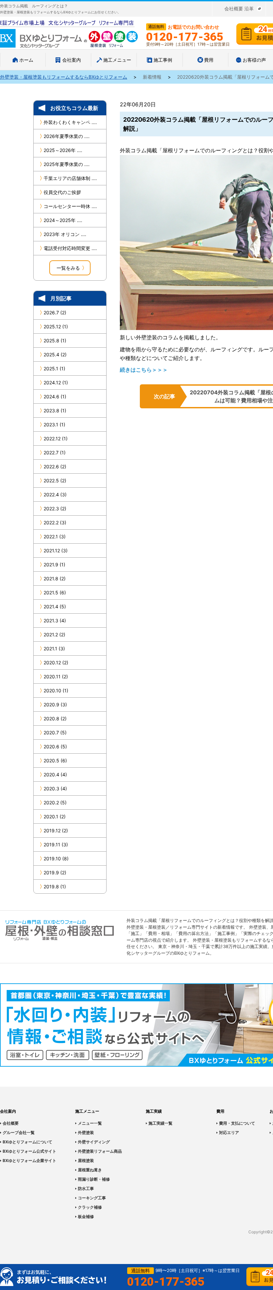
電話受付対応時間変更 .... (70, 248)
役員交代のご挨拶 (62, 192)
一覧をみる (68, 268)
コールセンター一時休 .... (70, 206)
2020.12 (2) (56, 662)
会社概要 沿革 (239, 8)
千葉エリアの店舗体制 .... (70, 178)
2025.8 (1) (55, 340)
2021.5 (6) (55, 592)
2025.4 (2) (55, 354)
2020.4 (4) (55, 774)
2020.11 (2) (56, 676)
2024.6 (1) (55, 396)
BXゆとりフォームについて (27, 1141)
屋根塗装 (86, 1160)
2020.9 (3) (55, 704)
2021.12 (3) (56, 550)
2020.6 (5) (55, 746)
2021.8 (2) (55, 578)
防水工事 (86, 1188)
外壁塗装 (86, 1132)
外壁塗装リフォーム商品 (100, 1151)
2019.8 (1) (55, 886)
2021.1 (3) (54, 648)
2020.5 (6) (55, 760)
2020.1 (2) (55, 816)
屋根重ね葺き (90, 1169)
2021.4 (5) (55, 606)
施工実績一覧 (160, 1123)
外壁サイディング (94, 1141)
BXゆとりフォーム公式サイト (29, 1151)
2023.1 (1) (54, 424)
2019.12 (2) (56, 830)
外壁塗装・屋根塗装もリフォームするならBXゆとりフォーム (63, 77)
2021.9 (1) (54, 564)
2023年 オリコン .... (65, 234)
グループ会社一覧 (19, 1132)
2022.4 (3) (55, 494)
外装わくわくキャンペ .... (70, 122)
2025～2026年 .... (63, 150)
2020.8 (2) (55, 718)
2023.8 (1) (55, 410)
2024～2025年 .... (63, 220)
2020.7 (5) (55, 732)
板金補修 (86, 1216)
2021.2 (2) (54, 634)
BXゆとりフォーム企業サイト (29, 1160)
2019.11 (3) (56, 844)
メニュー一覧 (90, 1123)
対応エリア (229, 1132)
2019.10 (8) (56, 858)
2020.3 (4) (55, 788)
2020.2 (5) (55, 802)
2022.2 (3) (55, 522)
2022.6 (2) (55, 466)
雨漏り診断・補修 (94, 1179)
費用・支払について (237, 1123)
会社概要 (11, 1123)
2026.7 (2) (55, 312)
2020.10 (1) (56, 690)
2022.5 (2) (55, 480)
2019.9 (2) (55, 872)
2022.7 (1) (55, 452)
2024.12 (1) (56, 382)
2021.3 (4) (55, 620)
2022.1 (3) (55, 536)
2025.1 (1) (54, 368)
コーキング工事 (92, 1197)
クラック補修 (90, 1207)
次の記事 (164, 396)
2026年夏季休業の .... (67, 136)
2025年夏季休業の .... (67, 164)
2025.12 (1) (56, 326)
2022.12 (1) (56, 438)
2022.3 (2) (55, 508)
